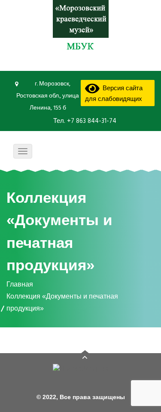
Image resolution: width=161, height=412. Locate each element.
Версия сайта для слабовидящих (114, 93)
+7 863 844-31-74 (90, 121)
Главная (19, 284)
